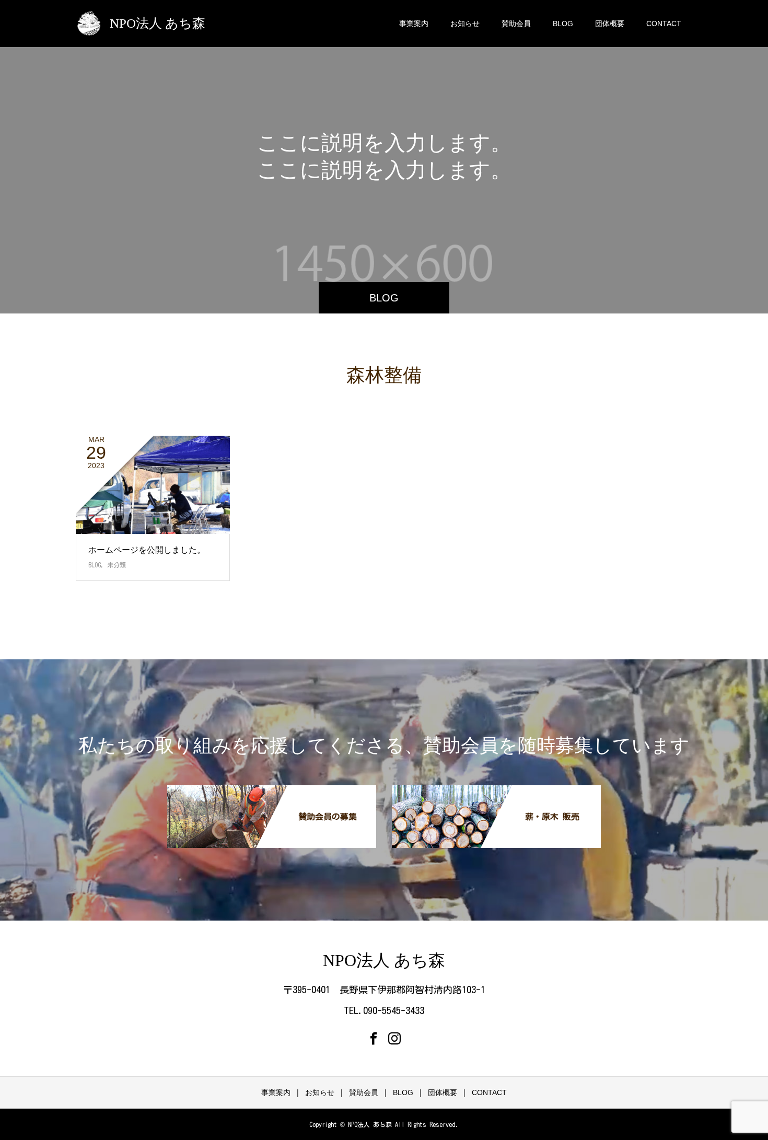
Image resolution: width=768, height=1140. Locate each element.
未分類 (116, 565)
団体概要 (609, 23)
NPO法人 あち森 (157, 23)
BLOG (563, 23)
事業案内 (413, 23)
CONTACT (663, 23)
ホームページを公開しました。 (146, 549)
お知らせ (465, 23)
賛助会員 (516, 23)
